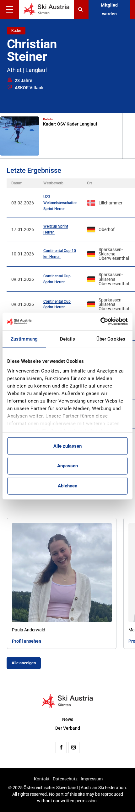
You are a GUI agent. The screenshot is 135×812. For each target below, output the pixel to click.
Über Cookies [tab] (110, 339)
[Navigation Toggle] (9, 9)
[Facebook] (61, 747)
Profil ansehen (26, 641)
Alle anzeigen (24, 662)
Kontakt (42, 778)
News (67, 719)
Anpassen (67, 466)
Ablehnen (67, 485)
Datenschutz (65, 778)
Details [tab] (67, 339)
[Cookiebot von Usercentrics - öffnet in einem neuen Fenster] (100, 321)
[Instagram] (73, 747)
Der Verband (67, 728)
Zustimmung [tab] (24, 339)
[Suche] (81, 9)
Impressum (92, 778)
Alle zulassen (67, 446)
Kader (16, 30)
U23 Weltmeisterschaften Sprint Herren (60, 202)
